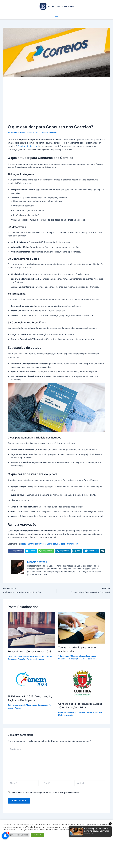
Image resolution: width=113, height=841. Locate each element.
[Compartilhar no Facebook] (16, 551)
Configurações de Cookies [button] (16, 835)
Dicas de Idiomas (34, 656)
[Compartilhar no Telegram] (91, 551)
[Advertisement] (56, 103)
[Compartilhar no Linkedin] (63, 551)
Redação (21, 659)
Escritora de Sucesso (27, 146)
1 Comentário (63, 656)
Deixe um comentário (49, 132)
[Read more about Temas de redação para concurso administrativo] (81, 628)
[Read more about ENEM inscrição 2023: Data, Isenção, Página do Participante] (31, 679)
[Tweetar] (31, 551)
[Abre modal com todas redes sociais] (102, 551)
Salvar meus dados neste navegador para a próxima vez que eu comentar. (45, 792)
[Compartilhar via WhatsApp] (46, 551)
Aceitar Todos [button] (37, 835)
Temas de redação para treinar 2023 (29, 651)
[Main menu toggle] (56, 16)
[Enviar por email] (77, 551)
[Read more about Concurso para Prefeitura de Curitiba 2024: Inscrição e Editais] (81, 683)
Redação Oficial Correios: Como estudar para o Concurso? (49, 544)
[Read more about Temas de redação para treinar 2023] (31, 630)
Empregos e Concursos (37, 705)
